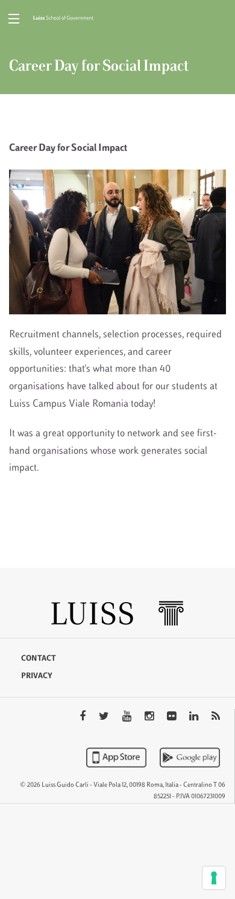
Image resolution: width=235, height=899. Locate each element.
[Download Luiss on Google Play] (190, 757)
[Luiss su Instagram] (150, 717)
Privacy (36, 676)
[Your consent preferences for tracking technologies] (213, 877)
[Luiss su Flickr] (172, 717)
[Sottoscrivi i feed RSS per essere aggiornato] (216, 717)
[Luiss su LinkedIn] (195, 717)
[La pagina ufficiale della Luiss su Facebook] (84, 717)
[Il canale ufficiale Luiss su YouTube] (128, 717)
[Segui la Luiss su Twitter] (105, 717)
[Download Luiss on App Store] (117, 757)
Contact (38, 658)
